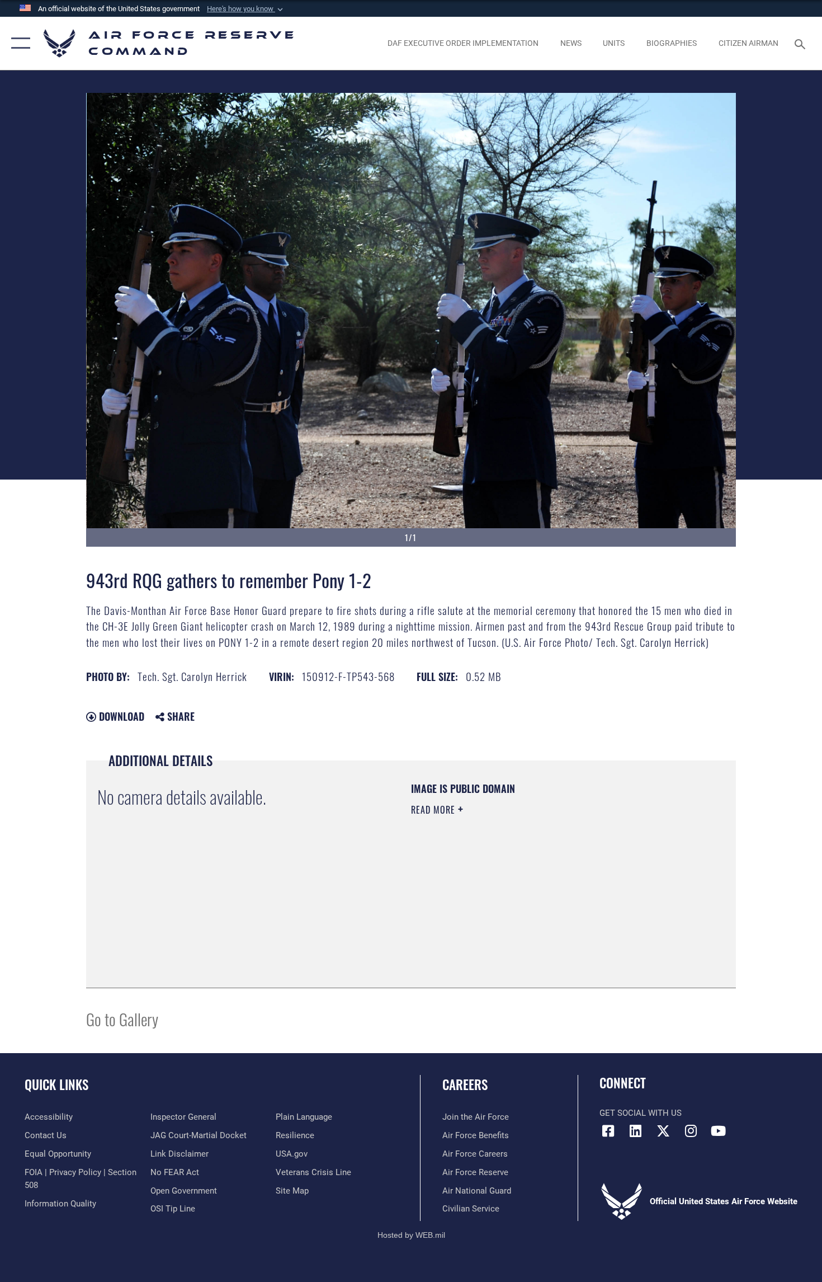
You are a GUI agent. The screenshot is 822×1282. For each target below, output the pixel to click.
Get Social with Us (640, 1113)
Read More (434, 809)
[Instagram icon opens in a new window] (690, 1131)
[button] (246, 9)
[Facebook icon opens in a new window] (607, 1131)
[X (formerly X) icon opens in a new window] (663, 1131)
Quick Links (56, 1084)
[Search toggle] (801, 43)
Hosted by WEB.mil (411, 1235)
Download (120, 716)
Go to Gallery (122, 1019)
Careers (465, 1084)
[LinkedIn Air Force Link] (635, 1131)
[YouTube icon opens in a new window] (718, 1131)
